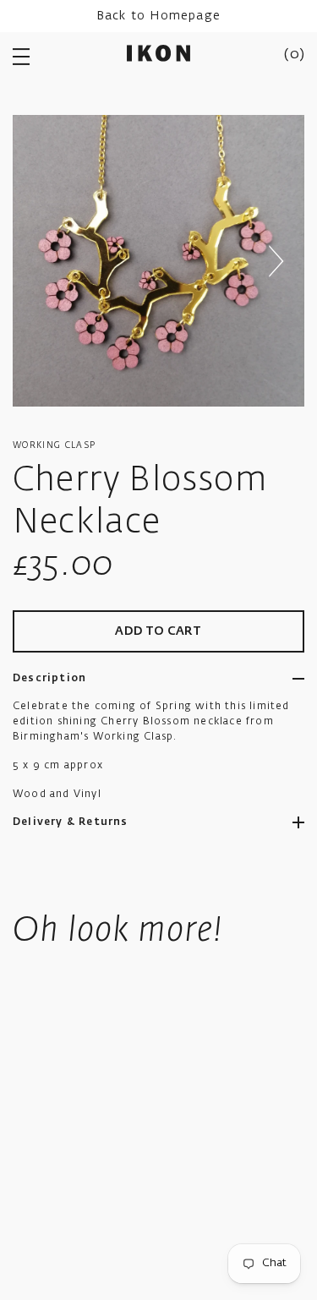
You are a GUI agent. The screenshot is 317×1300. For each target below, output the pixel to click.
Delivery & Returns (70, 822)
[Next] (276, 261)
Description (49, 679)
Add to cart (158, 631)
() (294, 55)
